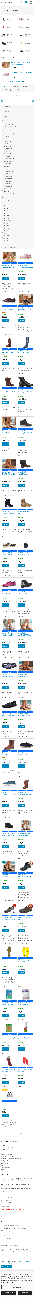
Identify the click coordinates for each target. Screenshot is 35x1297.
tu (24, 1278)
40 (6, 218)
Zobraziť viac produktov (17, 81)
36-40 (7, 233)
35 (6, 238)
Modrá (7, 146)
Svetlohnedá (9, 158)
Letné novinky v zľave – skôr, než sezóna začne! (15, 1184)
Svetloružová (9, 164)
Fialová (7, 141)
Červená (7, 136)
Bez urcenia (9, 134)
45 (6, 210)
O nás (2, 1152)
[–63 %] (9, 299)
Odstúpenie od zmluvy (7, 1170)
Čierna (7, 139)
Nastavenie (17, 1287)
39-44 (7, 220)
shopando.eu (7, 1238)
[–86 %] (9, 342)
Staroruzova (9, 193)
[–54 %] (25, 257)
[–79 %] (25, 422)
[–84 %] (25, 464)
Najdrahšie (24, 86)
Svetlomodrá (9, 161)
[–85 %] (25, 299)
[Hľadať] (21, 2)
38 (6, 225)
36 (6, 235)
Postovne (3, 1145)
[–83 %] (9, 1061)
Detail (5, 278)
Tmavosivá (8, 183)
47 (6, 205)
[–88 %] (25, 994)
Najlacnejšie (15, 86)
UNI (6, 200)
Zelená (7, 188)
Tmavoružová (9, 181)
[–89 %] (9, 994)
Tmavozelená (9, 186)
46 (6, 208)
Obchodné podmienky (7, 1154)
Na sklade (8, 106)
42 (6, 213)
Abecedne (17, 90)
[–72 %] (9, 544)
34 (6, 240)
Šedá (7, 168)
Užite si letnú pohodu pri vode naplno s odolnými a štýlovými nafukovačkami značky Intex (16, 1179)
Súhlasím (25, 1293)
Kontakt (3, 1150)
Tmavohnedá (9, 176)
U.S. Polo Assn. (10, 126)
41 (6, 215)
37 (6, 228)
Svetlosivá (8, 166)
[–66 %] (25, 744)
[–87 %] (9, 624)
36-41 (7, 230)
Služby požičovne (6, 1161)
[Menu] (31, 2)
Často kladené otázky (7, 1147)
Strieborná (8, 156)
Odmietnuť (9, 1293)
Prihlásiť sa (6, 1267)
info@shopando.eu (9, 1231)
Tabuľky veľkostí (5, 1167)
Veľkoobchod (5, 1165)
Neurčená (8, 203)
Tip (6, 114)
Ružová (7, 154)
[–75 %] (9, 666)
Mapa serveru (5, 1163)
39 (6, 223)
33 (6, 243)
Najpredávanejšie (7, 90)
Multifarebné (9, 149)
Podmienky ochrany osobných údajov (12, 1159)
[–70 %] (25, 342)
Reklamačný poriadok (7, 1156)
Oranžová (8, 151)
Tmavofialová (9, 173)
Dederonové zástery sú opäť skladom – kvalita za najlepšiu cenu (15, 1189)
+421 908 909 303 (9, 1233)
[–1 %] (25, 866)
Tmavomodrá (9, 178)
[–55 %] (9, 784)
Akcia (6, 109)
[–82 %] (9, 257)
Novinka (7, 111)
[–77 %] (9, 503)
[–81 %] (25, 381)
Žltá (6, 191)
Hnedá (7, 144)
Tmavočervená (9, 171)
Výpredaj (7, 116)
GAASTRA (8, 124)
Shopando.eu (8, 1236)
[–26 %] (9, 909)
